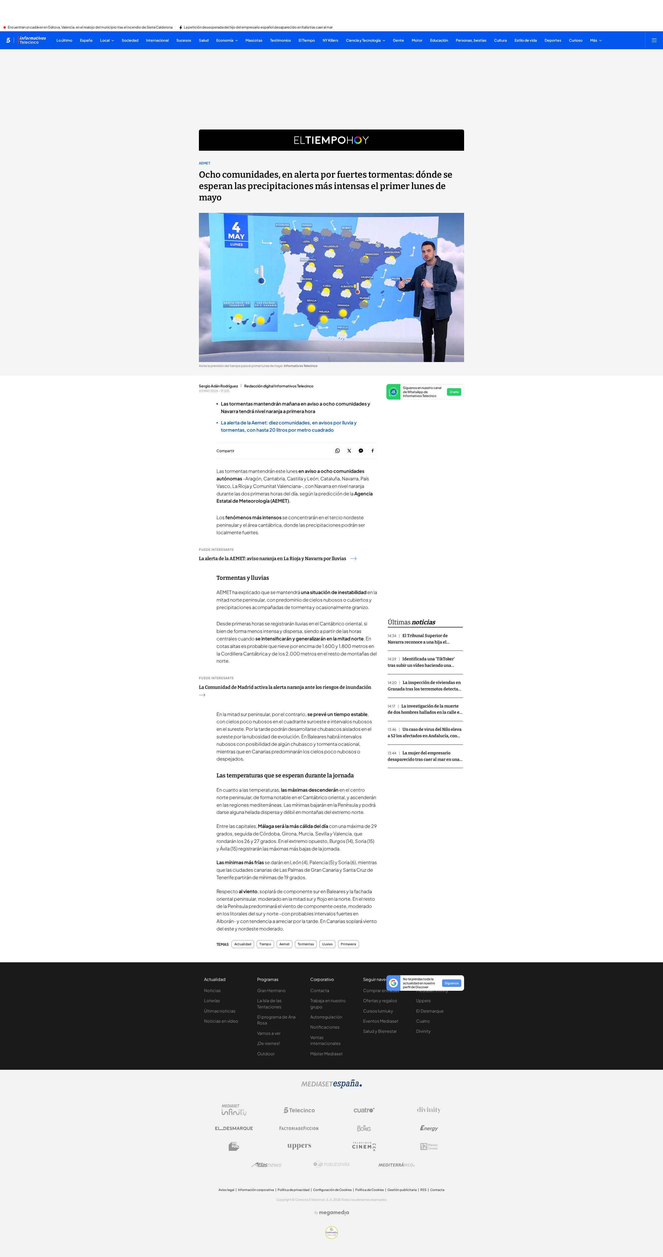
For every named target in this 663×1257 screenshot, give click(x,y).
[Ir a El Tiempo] (331, 140)
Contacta (319, 990)
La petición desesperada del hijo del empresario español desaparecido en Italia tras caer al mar (258, 27)
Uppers (423, 1000)
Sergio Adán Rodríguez (218, 386)
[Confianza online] (331, 1237)
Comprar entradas (381, 990)
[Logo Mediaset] (331, 1087)
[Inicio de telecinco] (8, 40)
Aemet (204, 163)
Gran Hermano (271, 990)
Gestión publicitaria (402, 1190)
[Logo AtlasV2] (266, 1164)
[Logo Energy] (429, 1128)
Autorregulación (326, 1017)
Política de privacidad (293, 1190)
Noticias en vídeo (221, 1021)
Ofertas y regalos (380, 1000)
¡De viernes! (268, 1043)
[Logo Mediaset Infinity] (234, 1110)
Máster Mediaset (326, 1053)
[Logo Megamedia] (334, 1212)
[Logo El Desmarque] (234, 1128)
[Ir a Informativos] (32, 40)
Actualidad (242, 944)
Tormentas (306, 944)
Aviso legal (226, 1190)
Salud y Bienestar (380, 1031)
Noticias (212, 990)
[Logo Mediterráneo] (396, 1164)
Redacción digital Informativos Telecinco (278, 386)
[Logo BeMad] (234, 1146)
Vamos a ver (268, 1033)
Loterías (212, 1000)
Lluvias (327, 944)
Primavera (348, 944)
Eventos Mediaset (380, 1021)
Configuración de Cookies (332, 1190)
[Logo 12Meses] (429, 1146)
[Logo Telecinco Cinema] (364, 1146)
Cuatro (423, 1021)
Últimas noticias (219, 1011)
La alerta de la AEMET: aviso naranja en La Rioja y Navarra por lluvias (272, 558)
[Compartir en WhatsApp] (337, 451)
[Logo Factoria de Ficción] (299, 1128)
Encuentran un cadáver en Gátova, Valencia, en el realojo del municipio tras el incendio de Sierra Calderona (90, 27)
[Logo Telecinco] (299, 1110)
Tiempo (265, 944)
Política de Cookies (369, 1190)
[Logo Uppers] (299, 1146)
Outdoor (266, 1053)
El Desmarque (430, 1011)
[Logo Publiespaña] (331, 1164)
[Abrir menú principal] (654, 40)
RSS (423, 1190)
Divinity (423, 1031)
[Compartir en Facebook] (372, 451)
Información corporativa (256, 1190)
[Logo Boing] (364, 1128)
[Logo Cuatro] (364, 1110)
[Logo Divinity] (429, 1110)
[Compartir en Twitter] (349, 451)
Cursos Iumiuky (378, 1011)
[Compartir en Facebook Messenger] (360, 451)
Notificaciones (325, 1027)
